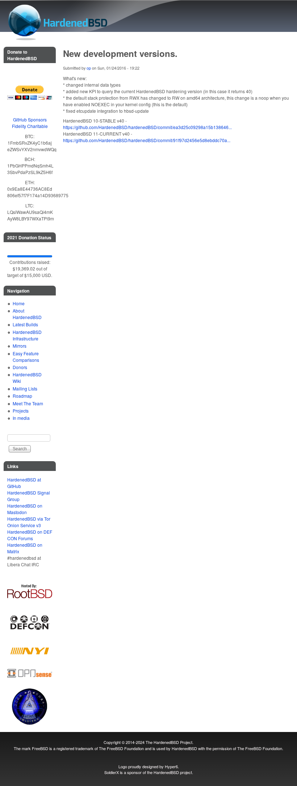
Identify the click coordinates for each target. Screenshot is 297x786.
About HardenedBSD (27, 313)
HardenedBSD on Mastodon (24, 508)
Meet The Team (28, 403)
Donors (20, 367)
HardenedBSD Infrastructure (27, 335)
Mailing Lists (25, 388)
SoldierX (111, 772)
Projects (21, 411)
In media (21, 418)
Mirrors (19, 346)
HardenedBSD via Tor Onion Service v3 (28, 522)
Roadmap (22, 396)
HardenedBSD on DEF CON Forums (29, 535)
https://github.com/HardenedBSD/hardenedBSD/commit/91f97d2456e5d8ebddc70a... (146, 140)
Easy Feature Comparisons (26, 356)
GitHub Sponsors (30, 119)
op (89, 68)
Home (19, 303)
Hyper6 (171, 766)
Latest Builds (25, 324)
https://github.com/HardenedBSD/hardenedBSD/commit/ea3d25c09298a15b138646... (147, 127)
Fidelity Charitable (30, 126)
